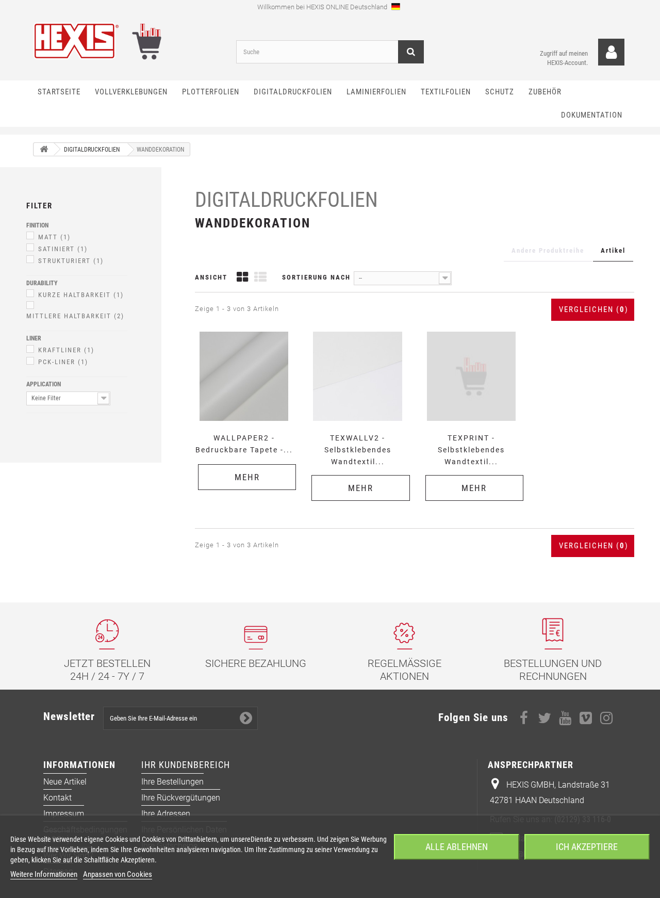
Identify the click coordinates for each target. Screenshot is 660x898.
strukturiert (71, 261)
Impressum (63, 814)
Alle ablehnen (456, 846)
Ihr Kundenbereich (185, 764)
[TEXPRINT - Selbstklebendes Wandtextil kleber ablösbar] (471, 376)
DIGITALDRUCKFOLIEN (286, 200)
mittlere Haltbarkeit (75, 316)
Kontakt (57, 798)
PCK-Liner (63, 362)
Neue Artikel (65, 782)
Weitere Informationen (43, 874)
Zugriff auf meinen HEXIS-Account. (564, 58)
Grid (242, 278)
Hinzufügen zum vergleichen (247, 331)
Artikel (613, 250)
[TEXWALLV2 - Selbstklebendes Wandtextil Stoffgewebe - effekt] (357, 376)
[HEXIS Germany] (127, 41)
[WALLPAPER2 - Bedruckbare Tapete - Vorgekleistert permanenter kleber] (244, 376)
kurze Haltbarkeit (81, 295)
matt (54, 237)
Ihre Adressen (165, 814)
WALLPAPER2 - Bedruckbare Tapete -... (244, 444)
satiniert (63, 249)
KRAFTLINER (66, 350)
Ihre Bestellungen (172, 782)
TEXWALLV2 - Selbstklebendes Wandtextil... (357, 450)
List (260, 278)
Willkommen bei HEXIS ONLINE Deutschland (323, 7)
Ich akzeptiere (587, 846)
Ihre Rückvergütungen (180, 798)
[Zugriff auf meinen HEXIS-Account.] (611, 52)
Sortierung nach (316, 277)
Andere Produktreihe (548, 250)
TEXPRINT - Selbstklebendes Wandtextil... (471, 450)
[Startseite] (44, 149)
